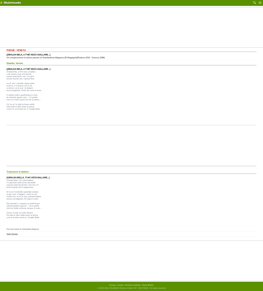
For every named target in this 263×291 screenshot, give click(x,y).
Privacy (112, 285)
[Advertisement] (131, 27)
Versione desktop (132, 285)
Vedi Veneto (12, 234)
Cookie (121, 285)
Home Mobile (148, 285)
